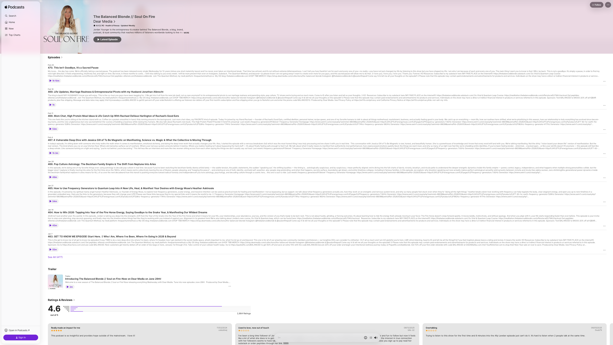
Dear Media (102, 21)
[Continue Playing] (371, 337)
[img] (14, 7)
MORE (186, 33)
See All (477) (55, 257)
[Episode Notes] (365, 337)
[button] (21, 16)
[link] (55, 57)
